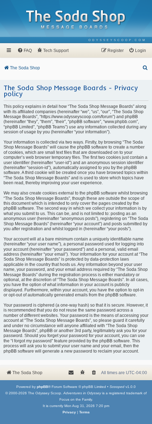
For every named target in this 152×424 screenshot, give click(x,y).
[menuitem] (117, 40)
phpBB (42, 387)
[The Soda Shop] (76, 20)
